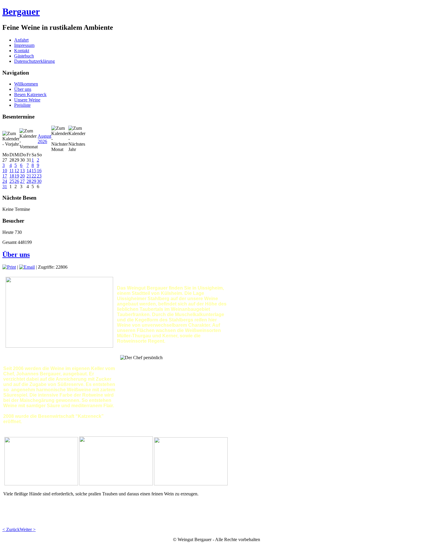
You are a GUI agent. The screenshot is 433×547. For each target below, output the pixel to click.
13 (22, 170)
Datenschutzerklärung (34, 61)
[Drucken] (9, 267)
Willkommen (26, 83)
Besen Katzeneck (30, 94)
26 (16, 181)
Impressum (24, 45)
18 (11, 175)
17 (4, 175)
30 (39, 181)
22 (34, 175)
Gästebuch (24, 55)
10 (4, 170)
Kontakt (21, 50)
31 (4, 186)
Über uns (22, 89)
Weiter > (28, 529)
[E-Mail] (27, 267)
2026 (42, 141)
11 (11, 170)
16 (39, 170)
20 (22, 175)
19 (16, 175)
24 (4, 181)
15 (34, 170)
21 (29, 175)
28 (29, 181)
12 (16, 170)
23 (39, 175)
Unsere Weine (27, 99)
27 (22, 181)
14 (29, 170)
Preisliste (22, 105)
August (44, 136)
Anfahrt (21, 39)
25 (11, 181)
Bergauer (21, 11)
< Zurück (11, 529)
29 (34, 181)
